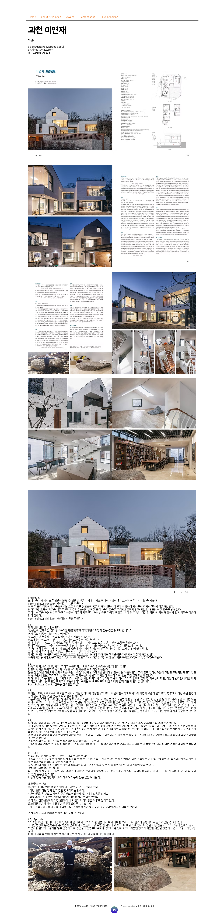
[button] (112, 545)
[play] (175, 591)
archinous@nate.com (40, 49)
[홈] (114, 909)
